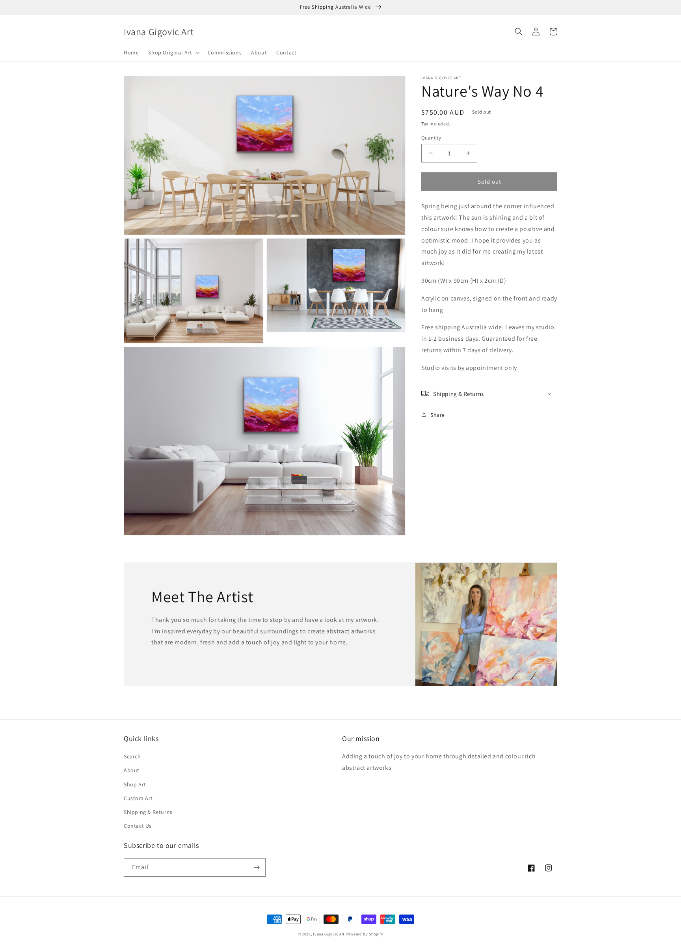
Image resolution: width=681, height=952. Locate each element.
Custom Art (138, 798)
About (132, 770)
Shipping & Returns (148, 812)
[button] (173, 52)
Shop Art (135, 784)
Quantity (431, 137)
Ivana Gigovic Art (328, 934)
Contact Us (138, 825)
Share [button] (437, 414)
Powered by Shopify (364, 934)
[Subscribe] (256, 867)
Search (132, 756)
